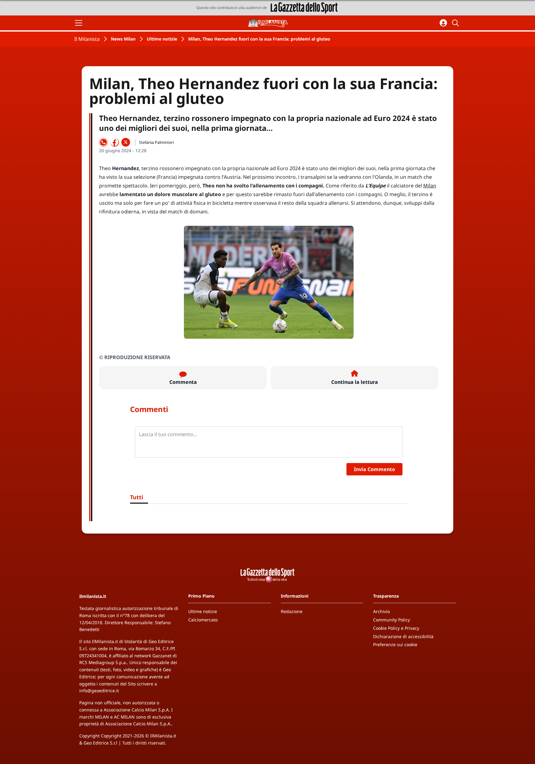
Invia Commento (374, 469)
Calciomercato (203, 620)
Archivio (381, 611)
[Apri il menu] (78, 23)
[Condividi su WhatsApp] (103, 142)
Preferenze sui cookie (395, 644)
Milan (429, 185)
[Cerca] (456, 23)
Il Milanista (87, 39)
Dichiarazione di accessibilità (403, 636)
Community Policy (391, 620)
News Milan (123, 39)
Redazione (291, 611)
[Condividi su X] (125, 142)
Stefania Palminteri (156, 142)
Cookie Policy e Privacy (396, 628)
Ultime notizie (162, 39)
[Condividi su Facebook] (114, 142)
